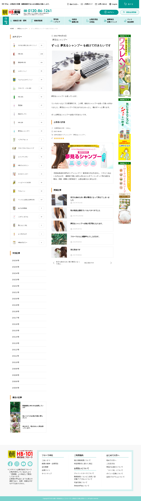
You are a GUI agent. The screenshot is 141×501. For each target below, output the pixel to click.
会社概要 (45, 467)
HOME (12, 28)
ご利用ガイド (88, 4)
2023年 (16, 280)
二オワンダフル (30, 217)
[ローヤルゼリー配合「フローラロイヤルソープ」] (124, 193)
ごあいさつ (46, 460)
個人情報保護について (82, 460)
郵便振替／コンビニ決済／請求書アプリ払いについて (85, 478)
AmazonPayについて (81, 486)
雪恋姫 (30, 105)
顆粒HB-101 (30, 62)
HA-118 (30, 122)
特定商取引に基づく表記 (83, 464)
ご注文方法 (110, 464)
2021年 (16, 292)
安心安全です (89, 263)
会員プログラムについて (115, 477)
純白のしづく (30, 114)
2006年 (16, 381)
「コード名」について (114, 470)
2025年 (16, 267)
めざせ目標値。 (30, 208)
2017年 (16, 318)
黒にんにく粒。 (30, 225)
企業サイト (46, 470)
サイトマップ (47, 473)
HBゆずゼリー (30, 242)
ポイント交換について (114, 473)
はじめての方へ (112, 455)
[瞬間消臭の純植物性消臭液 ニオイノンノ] (124, 129)
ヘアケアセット (30, 139)
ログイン (110, 12)
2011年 (15, 356)
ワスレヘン (30, 191)
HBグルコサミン (30, 165)
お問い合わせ (102, 4)
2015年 (16, 331)
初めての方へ (74, 4)
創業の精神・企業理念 (50, 464)
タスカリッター (30, 174)
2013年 (16, 343)
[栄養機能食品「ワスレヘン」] (124, 66)
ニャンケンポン (30, 157)
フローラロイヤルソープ (30, 148)
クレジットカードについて (84, 473)
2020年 (16, 299)
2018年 (16, 311)
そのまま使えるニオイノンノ (30, 45)
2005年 (16, 388)
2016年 (16, 324)
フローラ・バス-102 (30, 88)
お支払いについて (81, 468)
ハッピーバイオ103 (30, 182)
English (114, 4)
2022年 (16, 286)
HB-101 (30, 54)
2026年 (16, 260)
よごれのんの (30, 234)
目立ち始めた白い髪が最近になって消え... (68, 263)
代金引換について (80, 482)
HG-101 (30, 97)
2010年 (16, 362)
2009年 (16, 369)
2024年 (16, 273)
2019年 (16, 305)
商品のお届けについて (114, 467)
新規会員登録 (131, 12)
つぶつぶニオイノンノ (30, 79)
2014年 (16, 337)
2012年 (16, 350)
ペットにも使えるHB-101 (30, 199)
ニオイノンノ (30, 71)
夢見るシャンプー (22, 28)
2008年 (16, 375)
